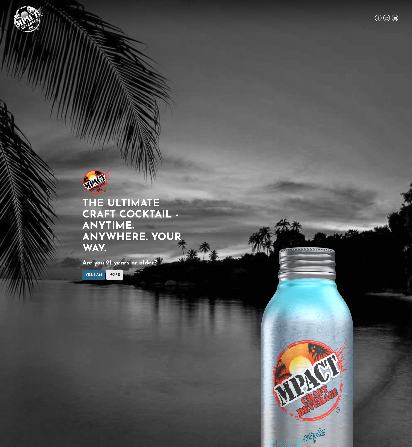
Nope (114, 274)
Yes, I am (93, 274)
